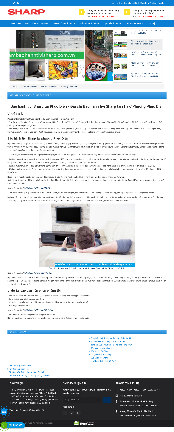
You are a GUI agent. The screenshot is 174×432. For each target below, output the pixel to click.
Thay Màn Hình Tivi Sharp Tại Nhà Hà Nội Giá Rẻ (111, 338)
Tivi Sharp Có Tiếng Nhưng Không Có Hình (26, 372)
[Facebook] (10, 3)
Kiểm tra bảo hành (89, 23)
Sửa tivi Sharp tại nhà (37, 23)
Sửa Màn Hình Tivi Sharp (101, 348)
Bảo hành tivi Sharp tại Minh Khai (39, 310)
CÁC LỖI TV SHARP (134, 23)
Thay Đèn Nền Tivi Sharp (101, 354)
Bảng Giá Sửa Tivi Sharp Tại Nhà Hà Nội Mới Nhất (111, 345)
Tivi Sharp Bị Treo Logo (19, 369)
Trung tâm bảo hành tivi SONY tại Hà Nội (27, 410)
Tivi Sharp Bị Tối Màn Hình (20, 366)
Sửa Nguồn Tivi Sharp (100, 351)
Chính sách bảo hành (64, 23)
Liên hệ (151, 23)
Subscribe (107, 400)
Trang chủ (15, 23)
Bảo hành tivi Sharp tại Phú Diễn (38, 273)
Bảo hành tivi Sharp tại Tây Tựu (38, 188)
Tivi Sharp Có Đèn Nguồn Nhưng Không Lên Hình (29, 375)
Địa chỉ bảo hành (112, 23)
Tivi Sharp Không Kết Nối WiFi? (103, 361)
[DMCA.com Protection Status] (84, 423)
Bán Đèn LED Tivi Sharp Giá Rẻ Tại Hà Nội (108, 341)
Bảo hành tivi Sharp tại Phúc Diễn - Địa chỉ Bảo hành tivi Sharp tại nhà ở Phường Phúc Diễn (87, 268)
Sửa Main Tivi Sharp (99, 358)
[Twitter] (14, 3)
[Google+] (18, 3)
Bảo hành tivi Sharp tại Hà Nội (124, 3)
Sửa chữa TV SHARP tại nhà (152, 3)
